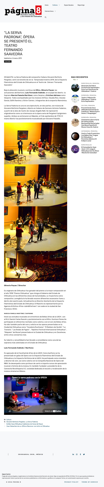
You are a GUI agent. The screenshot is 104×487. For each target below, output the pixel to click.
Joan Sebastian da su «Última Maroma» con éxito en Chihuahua (27, 426)
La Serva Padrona (32, 422)
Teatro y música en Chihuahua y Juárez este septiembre (88, 99)
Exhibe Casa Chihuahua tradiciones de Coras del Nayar (24, 424)
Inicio (46, 5)
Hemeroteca (49, 11)
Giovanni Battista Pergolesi (15, 422)
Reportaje (81, 5)
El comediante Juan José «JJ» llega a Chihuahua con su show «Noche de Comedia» (90, 150)
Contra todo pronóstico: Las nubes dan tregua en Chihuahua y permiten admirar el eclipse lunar (90, 137)
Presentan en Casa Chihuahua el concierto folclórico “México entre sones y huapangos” (90, 110)
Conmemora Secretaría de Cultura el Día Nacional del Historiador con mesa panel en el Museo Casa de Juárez (90, 123)
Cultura (55, 5)
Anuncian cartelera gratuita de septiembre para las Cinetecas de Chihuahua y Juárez (90, 88)
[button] (45, 17)
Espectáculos (69, 5)
